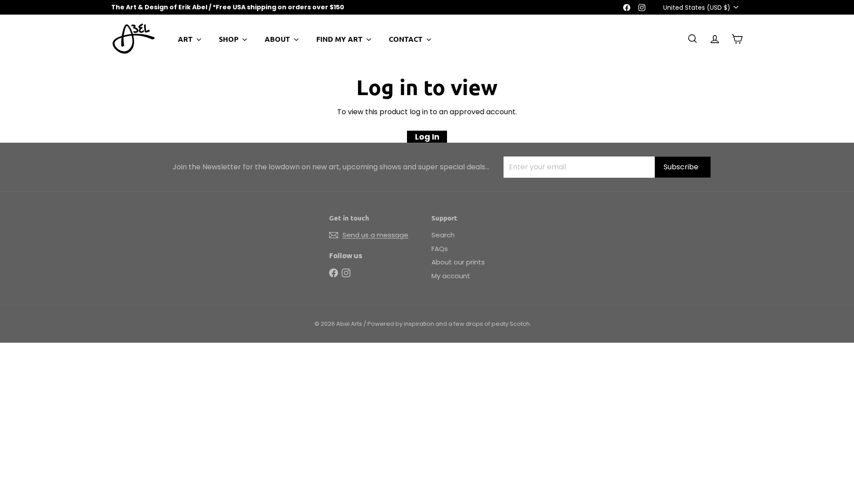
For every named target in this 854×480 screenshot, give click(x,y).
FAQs (439, 248)
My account (450, 275)
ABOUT (278, 39)
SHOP (229, 39)
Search (443, 235)
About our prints (458, 262)
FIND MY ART (340, 39)
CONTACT (406, 39)
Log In (427, 136)
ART (186, 39)
